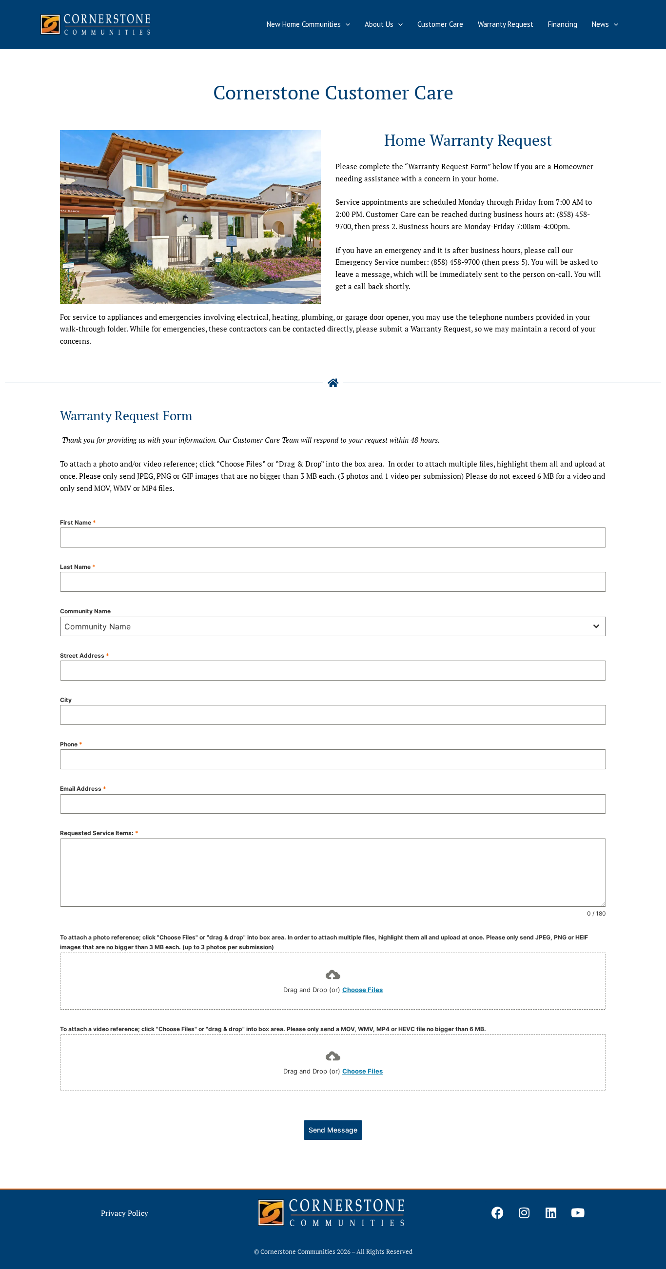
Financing (562, 24)
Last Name (78, 566)
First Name (78, 522)
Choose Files (362, 990)
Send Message (333, 1130)
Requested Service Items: (99, 833)
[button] (345, 24)
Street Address (84, 655)
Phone (71, 744)
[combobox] (333, 626)
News (600, 24)
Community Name (85, 611)
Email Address (83, 788)
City (66, 699)
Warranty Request (505, 24)
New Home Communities (304, 24)
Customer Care (440, 24)
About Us (379, 24)
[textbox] (323, 626)
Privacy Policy (124, 1213)
